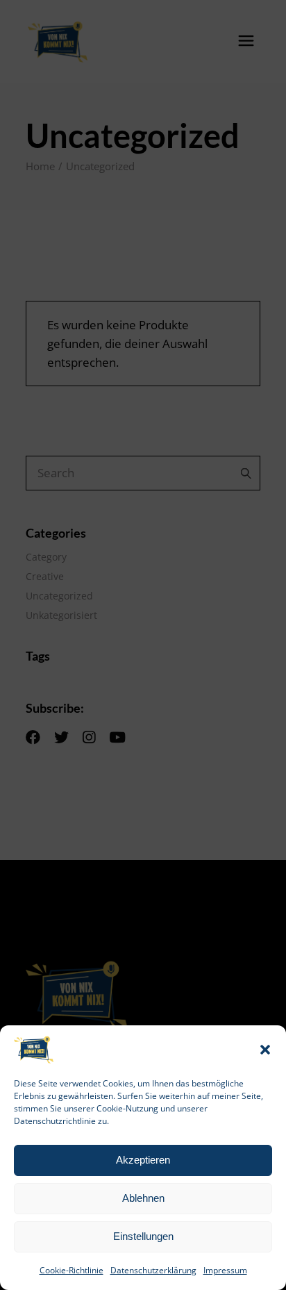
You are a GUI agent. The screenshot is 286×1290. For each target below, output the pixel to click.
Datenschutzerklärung (153, 1270)
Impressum (225, 1270)
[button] (265, 1050)
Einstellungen (143, 1236)
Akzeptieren (143, 1160)
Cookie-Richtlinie (71, 1270)
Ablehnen (143, 1198)
